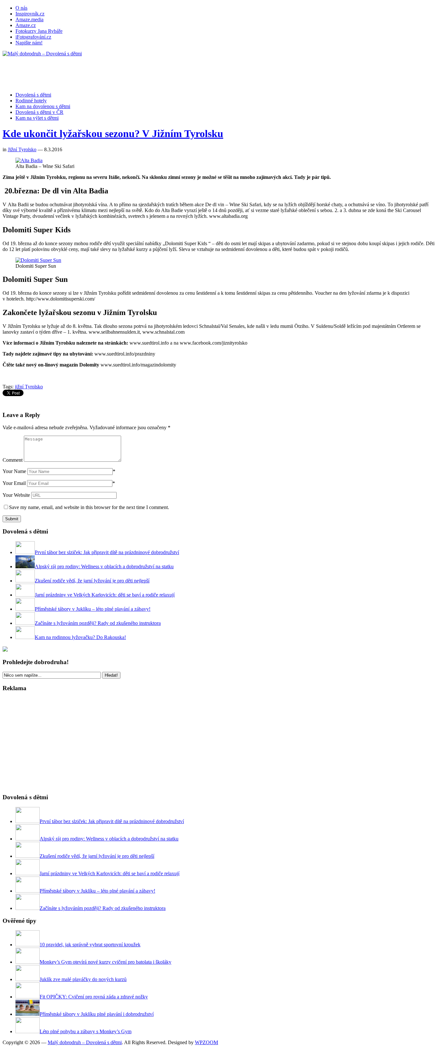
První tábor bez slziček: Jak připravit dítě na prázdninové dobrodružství (107, 552)
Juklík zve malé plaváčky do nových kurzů (83, 979)
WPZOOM (206, 1042)
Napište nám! (29, 42)
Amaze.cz (25, 25)
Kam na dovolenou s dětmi (42, 106)
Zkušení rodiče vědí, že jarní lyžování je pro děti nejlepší (92, 580)
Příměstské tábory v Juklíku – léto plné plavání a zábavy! (92, 609)
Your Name (14, 471)
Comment (13, 460)
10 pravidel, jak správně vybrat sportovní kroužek (90, 944)
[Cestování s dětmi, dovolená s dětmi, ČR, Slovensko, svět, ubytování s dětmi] (42, 53)
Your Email (14, 483)
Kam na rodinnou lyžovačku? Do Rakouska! (80, 637)
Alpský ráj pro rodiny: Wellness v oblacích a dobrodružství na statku (104, 566)
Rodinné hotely (31, 100)
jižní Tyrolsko (29, 386)
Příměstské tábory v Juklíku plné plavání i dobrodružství (97, 1014)
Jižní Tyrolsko (22, 149)
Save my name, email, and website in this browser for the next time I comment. (89, 507)
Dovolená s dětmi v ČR (39, 112)
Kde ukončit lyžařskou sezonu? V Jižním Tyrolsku (113, 133)
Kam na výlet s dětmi (37, 118)
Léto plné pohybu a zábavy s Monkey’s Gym (85, 1031)
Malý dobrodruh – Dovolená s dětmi (85, 1042)
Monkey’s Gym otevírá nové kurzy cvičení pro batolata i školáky (105, 962)
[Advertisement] (120, 71)
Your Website (16, 495)
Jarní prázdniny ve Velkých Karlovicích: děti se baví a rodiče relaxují (105, 595)
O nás (21, 8)
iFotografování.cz (33, 37)
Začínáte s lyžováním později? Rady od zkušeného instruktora (98, 623)
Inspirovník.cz (29, 13)
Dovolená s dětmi (33, 94)
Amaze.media (29, 19)
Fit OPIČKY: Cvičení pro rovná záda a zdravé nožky (94, 996)
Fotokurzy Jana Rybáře (38, 31)
